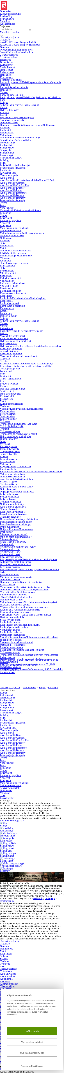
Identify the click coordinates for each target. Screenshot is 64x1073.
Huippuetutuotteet (9, 439)
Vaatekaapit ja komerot (11, 353)
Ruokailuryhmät (38, 298)
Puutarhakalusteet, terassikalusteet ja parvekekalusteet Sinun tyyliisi (29, 570)
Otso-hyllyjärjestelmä (50, 346)
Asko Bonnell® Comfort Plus (14, 185)
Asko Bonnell (7, 177)
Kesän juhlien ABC (31, 624)
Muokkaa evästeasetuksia (32, 1053)
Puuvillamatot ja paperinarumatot (16, 255)
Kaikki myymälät (8, 446)
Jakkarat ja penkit (8, 316)
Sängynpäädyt (7, 147)
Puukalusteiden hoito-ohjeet (13, 514)
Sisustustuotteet (7, 672)
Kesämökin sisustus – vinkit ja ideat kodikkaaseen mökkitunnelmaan (28, 560)
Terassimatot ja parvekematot (14, 263)
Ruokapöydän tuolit (9, 303)
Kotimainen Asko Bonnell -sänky (16, 486)
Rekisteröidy (6, 16)
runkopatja (50, 898)
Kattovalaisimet (7, 411)
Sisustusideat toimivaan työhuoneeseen (39, 654)
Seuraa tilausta (7, 18)
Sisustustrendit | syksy (25, 547)
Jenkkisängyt (27, 140)
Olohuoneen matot (9, 122)
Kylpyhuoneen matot (10, 278)
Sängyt (36, 137)
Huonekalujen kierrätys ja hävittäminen (19, 519)
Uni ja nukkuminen (9, 526)
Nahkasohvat (6, 69)
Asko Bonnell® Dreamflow (13, 192)
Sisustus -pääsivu (8, 484)
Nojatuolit (5, 84)
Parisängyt (5, 160)
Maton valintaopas (25, 491)
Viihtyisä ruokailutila (10, 629)
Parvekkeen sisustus (10, 567)
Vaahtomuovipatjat (9, 175)
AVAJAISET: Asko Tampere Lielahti (18, 42)
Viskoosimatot (7, 280)
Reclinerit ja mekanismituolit (14, 87)
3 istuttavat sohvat (9, 57)
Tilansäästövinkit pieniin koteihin (16, 597)
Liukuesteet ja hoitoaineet (12, 283)
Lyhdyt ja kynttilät (9, 383)
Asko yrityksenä (8, 973)
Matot (3, 248)
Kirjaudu (10, 13)
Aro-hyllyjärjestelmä (10, 351)
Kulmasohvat (6, 64)
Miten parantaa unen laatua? (13, 534)
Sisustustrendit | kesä (10, 554)
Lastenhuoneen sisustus (11, 647)
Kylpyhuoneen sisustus (11, 403)
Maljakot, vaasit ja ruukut (12, 388)
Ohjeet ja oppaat (8, 489)
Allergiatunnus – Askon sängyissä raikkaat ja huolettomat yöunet (28, 603)
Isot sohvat (5, 59)
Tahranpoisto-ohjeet (9, 509)
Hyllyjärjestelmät (8, 343)
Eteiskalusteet (6, 328)
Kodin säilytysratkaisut (31, 582)
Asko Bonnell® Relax (11, 190)
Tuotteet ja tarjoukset (10, 37)
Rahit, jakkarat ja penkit (11, 95)
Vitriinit (3, 107)
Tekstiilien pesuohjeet (10, 516)
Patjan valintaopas (9, 494)
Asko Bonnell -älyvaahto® (13, 506)
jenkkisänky (37, 898)
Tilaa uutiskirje (7, 986)
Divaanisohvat (7, 62)
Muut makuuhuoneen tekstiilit (14, 228)
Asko (2, 966)
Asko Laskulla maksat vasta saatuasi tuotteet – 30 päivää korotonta (27, 665)
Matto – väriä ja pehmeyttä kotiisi (16, 642)
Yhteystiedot (6, 971)
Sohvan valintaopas (9, 496)
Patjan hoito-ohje (8, 499)
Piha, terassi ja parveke (11, 557)
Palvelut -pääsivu (8, 459)
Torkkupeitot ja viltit (10, 368)
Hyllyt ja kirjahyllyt (9, 110)
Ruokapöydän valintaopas (12, 511)
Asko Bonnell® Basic (44, 180)
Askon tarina (6, 978)
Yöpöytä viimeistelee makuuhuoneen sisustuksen (24, 607)
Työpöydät (31, 423)
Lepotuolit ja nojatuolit (11, 79)
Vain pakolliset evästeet (32, 1042)
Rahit (2, 100)
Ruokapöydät (6, 300)
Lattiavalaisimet (35, 408)
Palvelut (4, 456)
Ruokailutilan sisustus (10, 622)
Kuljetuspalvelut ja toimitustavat (15, 466)
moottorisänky (7, 901)
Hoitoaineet (5, 74)
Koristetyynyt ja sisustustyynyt (38, 363)
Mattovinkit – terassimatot (12, 644)
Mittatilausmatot (8, 273)
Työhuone (5, 421)
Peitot (3, 205)
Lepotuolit (56, 82)
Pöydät (3, 115)
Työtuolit (4, 429)
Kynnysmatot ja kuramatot (13, 293)
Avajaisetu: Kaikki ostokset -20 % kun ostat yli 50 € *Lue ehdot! (31, 669)
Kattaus (3, 310)
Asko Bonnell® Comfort (12, 182)
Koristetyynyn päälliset (41, 366)
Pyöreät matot (7, 270)
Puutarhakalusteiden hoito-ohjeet (16, 521)
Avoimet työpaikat (9, 983)
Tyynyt (3, 203)
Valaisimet (5, 406)
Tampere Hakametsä (10, 451)
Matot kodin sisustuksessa (12, 634)
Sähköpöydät (17, 426)
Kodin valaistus (7, 584)
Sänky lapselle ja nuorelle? (13, 542)
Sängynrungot (7, 152)
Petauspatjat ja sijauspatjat (12, 167)
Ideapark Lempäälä (9, 449)
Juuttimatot (5, 130)
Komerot (4, 112)
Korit (2, 381)
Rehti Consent (37, 1066)
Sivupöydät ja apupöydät (12, 120)
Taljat (2, 243)
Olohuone (5, 47)
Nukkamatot (49, 125)
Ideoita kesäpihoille (9, 574)
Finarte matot (6, 288)
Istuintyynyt (6, 313)
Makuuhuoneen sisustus (11, 599)
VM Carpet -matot (9, 285)
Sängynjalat (5, 150)
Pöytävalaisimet (7, 413)
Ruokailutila (6, 295)
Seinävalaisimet (7, 416)
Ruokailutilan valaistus (11, 632)
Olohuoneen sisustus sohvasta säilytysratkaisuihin (24, 589)
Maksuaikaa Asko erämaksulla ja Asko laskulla (39, 471)
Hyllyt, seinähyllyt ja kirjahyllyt (15, 341)
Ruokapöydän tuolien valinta (14, 627)
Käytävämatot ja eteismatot (13, 253)
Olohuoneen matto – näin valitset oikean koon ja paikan (29, 638)
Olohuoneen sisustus (10, 579)
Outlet (3, 441)
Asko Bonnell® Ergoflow (12, 187)
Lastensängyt (6, 155)
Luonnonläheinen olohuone (13, 594)
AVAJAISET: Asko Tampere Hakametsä (20, 44)
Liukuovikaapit (29, 356)
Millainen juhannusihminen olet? (16, 577)
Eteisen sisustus (7, 657)
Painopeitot (5, 213)
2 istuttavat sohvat (9, 54)
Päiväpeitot (5, 225)
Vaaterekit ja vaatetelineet (12, 336)
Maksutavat (5, 464)
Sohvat (29, 49)
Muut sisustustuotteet (10, 393)
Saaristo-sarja (6, 398)
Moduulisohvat (7, 67)
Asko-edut (5, 981)
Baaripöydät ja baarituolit (12, 305)
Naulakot (38, 331)
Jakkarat (57, 97)
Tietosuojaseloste (8, 968)
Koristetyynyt (6, 77)
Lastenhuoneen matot (10, 290)
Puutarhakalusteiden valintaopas (15, 524)
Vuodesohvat (27, 52)
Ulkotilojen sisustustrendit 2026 (15, 564)
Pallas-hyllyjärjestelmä (11, 348)
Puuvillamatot (7, 132)
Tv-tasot (4, 92)
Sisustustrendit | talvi (10, 549)
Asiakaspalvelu (7, 461)
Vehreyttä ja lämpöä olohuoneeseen (17, 592)
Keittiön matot (7, 308)
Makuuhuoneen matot (10, 230)
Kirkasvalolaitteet (8, 418)
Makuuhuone (6, 135)
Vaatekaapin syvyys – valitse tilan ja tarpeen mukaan (25, 614)
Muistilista (5, 21)
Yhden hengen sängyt (10, 157)
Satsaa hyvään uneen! (10, 619)
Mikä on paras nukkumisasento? (16, 536)
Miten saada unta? (9, 539)
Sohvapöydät (27, 117)
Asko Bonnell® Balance (12, 195)
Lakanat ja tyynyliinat (10, 220)
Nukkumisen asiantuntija (12, 504)
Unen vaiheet (6, 531)
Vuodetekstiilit (7, 208)
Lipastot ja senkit (30, 105)
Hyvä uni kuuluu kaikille (12, 617)
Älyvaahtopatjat (8, 172)
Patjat (2, 162)
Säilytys (4, 102)
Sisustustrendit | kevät (10, 552)
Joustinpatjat (6, 170)
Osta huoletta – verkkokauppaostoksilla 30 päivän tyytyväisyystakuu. (24, 660)
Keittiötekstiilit (7, 396)
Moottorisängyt (7, 142)
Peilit (2, 373)
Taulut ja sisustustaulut (11, 378)
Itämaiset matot (7, 265)
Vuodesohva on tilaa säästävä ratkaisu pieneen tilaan (25, 587)
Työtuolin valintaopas (10, 501)
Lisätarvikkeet (7, 72)
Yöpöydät (5, 223)
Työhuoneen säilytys (10, 431)
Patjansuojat (6, 218)
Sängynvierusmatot (14, 235)
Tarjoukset (5, 39)
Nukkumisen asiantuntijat (12, 476)
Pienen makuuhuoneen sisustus (15, 612)
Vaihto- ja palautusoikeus (12, 474)
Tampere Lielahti (8, 454)
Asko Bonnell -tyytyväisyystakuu (16, 479)
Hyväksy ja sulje (32, 1031)
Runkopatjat (6, 145)
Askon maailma (7, 976)
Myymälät (5, 444)
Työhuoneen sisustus (10, 652)
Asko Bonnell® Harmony (12, 197)
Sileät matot (5, 275)
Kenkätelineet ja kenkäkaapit (14, 338)
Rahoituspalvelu (8, 469)
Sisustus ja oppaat (8, 481)
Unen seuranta (26, 529)
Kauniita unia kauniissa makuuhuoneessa (20, 609)
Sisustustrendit (7, 544)
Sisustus (4, 361)
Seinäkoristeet (7, 391)
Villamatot (5, 127)
